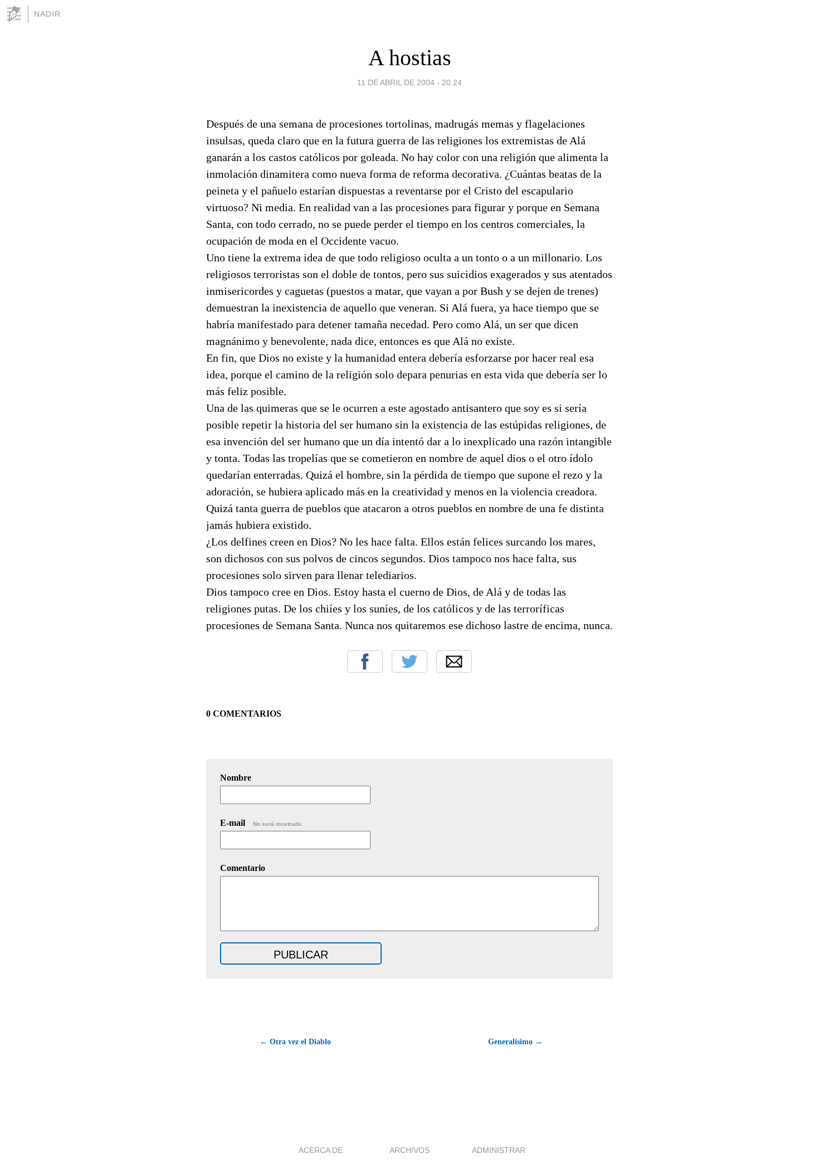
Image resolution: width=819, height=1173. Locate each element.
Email (454, 661)
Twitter (409, 661)
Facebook (365, 661)
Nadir (47, 13)
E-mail (261, 823)
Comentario (242, 868)
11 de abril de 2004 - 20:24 (409, 82)
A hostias (409, 57)
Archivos (409, 1150)
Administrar (498, 1150)
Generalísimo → (515, 1042)
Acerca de (321, 1150)
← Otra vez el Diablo (295, 1042)
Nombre (235, 777)
